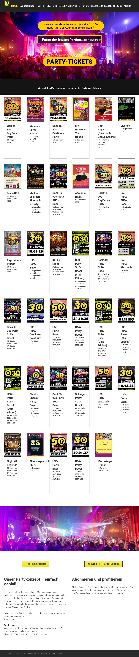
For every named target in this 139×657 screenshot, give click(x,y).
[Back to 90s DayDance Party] (58, 99)
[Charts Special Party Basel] (35, 367)
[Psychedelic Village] (12, 233)
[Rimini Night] (58, 233)
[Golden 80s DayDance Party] (12, 99)
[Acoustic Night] (80, 166)
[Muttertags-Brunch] (103, 434)
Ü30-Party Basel (33, 264)
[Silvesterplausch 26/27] (35, 434)
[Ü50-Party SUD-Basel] (126, 166)
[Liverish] (126, 99)
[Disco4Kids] (12, 166)
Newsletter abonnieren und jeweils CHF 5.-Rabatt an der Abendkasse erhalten (68, 25)
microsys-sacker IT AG (58, 654)
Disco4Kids (13, 193)
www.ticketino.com (33, 631)
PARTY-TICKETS (69, 61)
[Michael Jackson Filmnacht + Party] (35, 166)
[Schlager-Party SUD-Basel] (103, 233)
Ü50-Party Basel (55, 330)
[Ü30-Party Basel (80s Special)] (126, 300)
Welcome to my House (35, 129)
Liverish (125, 125)
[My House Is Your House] (80, 99)
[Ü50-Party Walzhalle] (126, 233)
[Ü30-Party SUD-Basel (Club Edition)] (80, 233)
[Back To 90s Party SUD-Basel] (58, 166)
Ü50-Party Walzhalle (126, 263)
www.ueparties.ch (12, 631)
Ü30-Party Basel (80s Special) (125, 334)
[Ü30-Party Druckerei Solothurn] (35, 300)
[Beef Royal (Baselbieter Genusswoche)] (103, 99)
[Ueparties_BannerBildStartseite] (69, 507)
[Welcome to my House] (35, 99)
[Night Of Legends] (12, 434)
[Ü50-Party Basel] (58, 300)
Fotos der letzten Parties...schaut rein (71, 40)
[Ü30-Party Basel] (35, 233)
